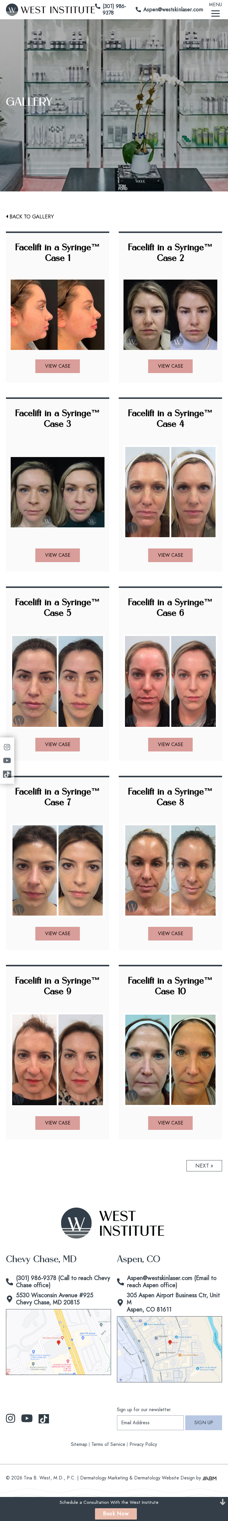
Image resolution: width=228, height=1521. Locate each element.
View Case (57, 366)
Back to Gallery (32, 217)
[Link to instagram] (10, 1418)
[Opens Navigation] (215, 13)
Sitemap (79, 1444)
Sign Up (203, 1422)
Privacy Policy (143, 1444)
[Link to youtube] (27, 1418)
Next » (204, 1166)
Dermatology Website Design (164, 1477)
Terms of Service (108, 1444)
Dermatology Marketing (104, 1477)
